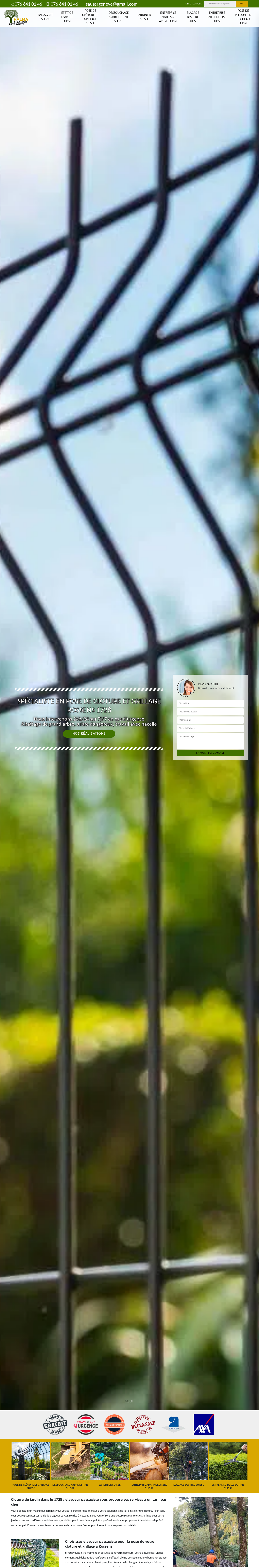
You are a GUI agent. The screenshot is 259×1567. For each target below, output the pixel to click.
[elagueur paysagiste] (16, 17)
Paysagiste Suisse (45, 17)
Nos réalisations (89, 734)
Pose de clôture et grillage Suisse (90, 17)
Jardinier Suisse (144, 17)
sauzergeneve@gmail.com (112, 4)
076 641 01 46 (28, 4)
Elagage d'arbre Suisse (193, 17)
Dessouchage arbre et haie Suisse (119, 17)
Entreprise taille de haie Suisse (217, 17)
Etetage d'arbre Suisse (67, 17)
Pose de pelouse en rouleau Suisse (243, 17)
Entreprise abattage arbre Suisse (168, 17)
